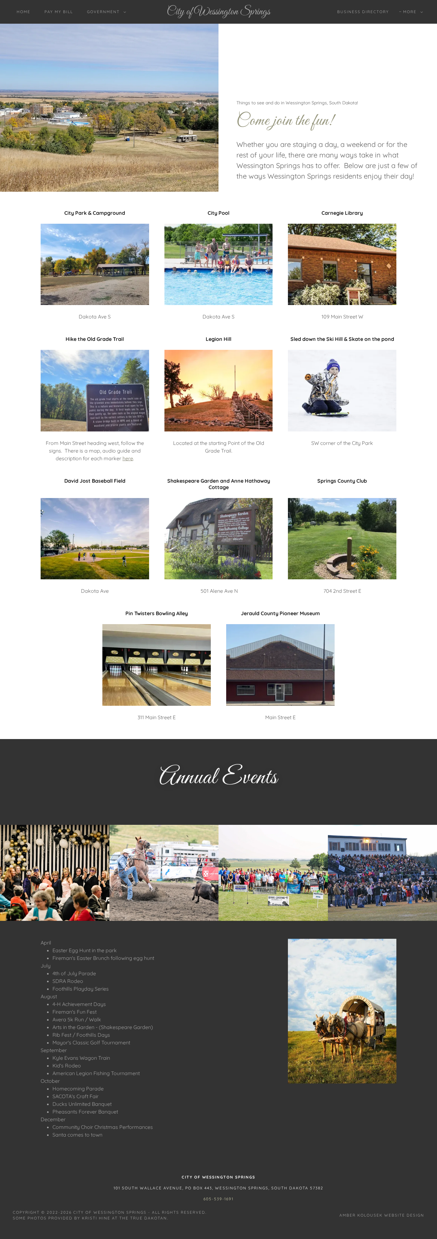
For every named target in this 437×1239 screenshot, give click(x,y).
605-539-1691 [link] (218, 1198)
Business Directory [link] (363, 11)
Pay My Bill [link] (58, 11)
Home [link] (23, 11)
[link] (218, 12)
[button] (105, 12)
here (128, 458)
